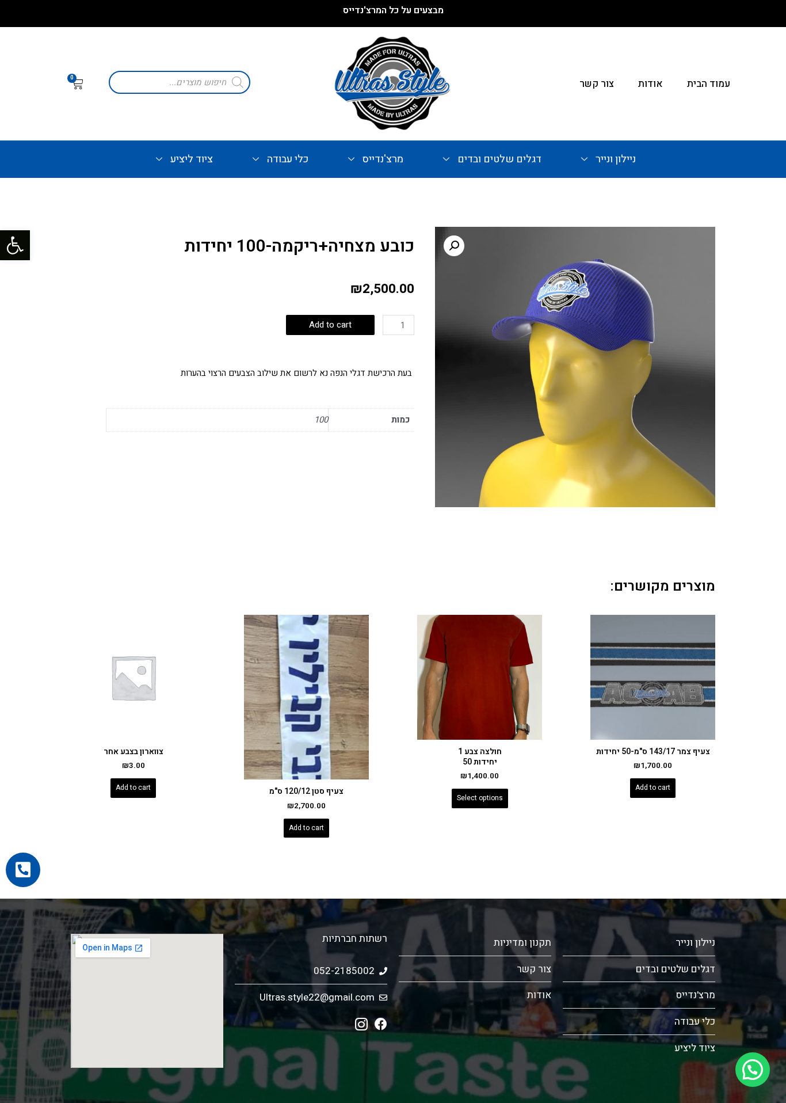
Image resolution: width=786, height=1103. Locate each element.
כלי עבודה (287, 159)
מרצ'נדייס (383, 159)
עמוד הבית (708, 84)
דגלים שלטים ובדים (499, 159)
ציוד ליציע (191, 159)
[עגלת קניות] (77, 84)
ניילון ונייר (616, 159)
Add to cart (330, 324)
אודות (650, 84)
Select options (480, 798)
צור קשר (596, 84)
